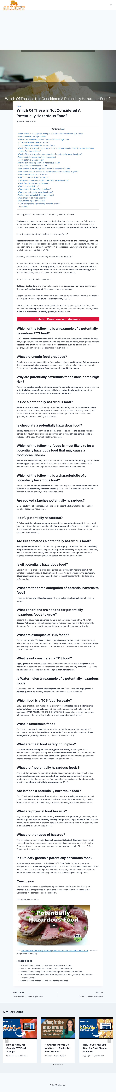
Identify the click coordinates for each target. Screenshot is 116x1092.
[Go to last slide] (6, 1040)
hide (62, 129)
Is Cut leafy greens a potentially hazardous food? (39, 204)
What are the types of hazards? (31, 201)
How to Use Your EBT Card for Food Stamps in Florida (95, 1048)
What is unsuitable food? (28, 186)
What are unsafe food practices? (32, 136)
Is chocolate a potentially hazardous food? (36, 145)
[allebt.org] (14, 5)
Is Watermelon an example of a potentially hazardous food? (43, 180)
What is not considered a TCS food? (33, 177)
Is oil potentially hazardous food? (32, 166)
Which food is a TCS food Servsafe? (33, 183)
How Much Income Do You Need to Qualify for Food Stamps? (57, 1048)
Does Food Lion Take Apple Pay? (28, 994)
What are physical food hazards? (32, 198)
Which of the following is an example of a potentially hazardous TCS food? (50, 133)
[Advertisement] (58, 27)
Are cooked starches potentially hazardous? (37, 157)
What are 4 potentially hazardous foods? (35, 192)
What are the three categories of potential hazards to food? (44, 169)
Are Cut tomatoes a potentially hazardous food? (39, 163)
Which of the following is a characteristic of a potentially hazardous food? (50, 154)
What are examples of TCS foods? (32, 174)
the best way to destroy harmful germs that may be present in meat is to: (54, 950)
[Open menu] (111, 5)
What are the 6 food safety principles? (34, 189)
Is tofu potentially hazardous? (31, 160)
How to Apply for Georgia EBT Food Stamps (16, 1048)
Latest (19, 106)
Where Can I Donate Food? (91, 994)
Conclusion (22, 207)
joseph (21, 121)
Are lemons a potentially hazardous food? (36, 195)
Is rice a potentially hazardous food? (33, 142)
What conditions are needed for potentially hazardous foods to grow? (48, 171)
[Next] (109, 1040)
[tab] (53, 1064)
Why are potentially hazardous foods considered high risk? (43, 139)
